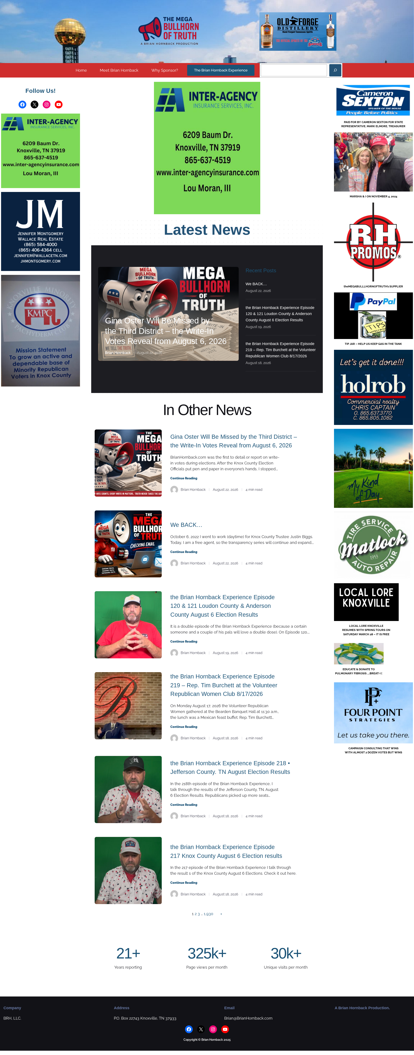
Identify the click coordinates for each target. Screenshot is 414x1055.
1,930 (208, 913)
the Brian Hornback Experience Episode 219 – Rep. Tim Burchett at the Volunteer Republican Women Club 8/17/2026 (281, 350)
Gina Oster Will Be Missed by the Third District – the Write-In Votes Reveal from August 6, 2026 (166, 331)
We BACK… (256, 284)
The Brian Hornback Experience (221, 70)
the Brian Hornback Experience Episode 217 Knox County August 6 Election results (226, 851)
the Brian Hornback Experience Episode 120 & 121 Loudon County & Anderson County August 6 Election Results (280, 314)
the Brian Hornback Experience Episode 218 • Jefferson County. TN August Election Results (230, 767)
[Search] (335, 70)
